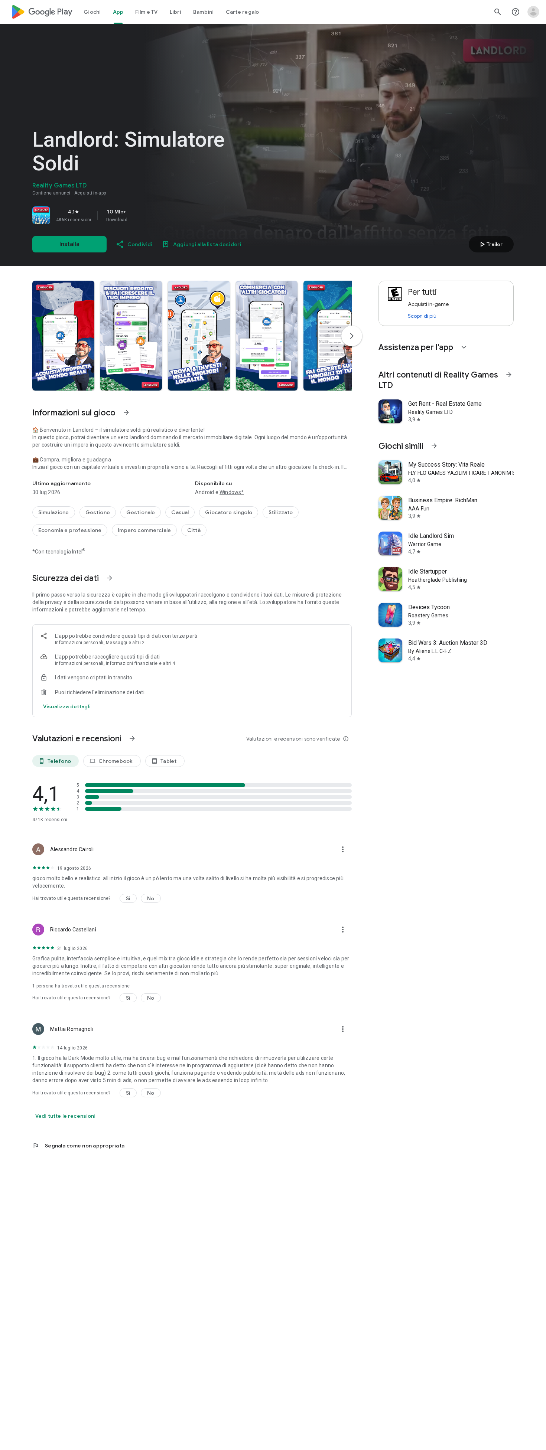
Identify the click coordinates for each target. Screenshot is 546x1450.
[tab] (92, 12)
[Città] (194, 530)
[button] (63, 336)
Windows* (232, 492)
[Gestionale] (140, 512)
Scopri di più (422, 316)
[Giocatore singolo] (228, 512)
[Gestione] (97, 512)
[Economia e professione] (69, 530)
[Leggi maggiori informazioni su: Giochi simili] (434, 446)
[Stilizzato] (281, 512)
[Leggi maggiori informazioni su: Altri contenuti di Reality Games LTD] (509, 374)
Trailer (490, 244)
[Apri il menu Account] (533, 12)
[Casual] (180, 512)
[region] (136, 215)
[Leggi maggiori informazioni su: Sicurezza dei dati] (109, 578)
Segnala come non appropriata (78, 1145)
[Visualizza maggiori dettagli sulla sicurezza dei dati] (67, 706)
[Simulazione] (53, 512)
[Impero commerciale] (144, 530)
